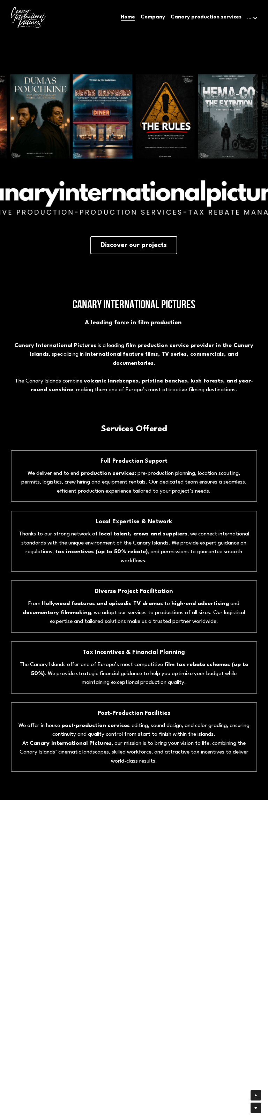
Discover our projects (134, 245)
